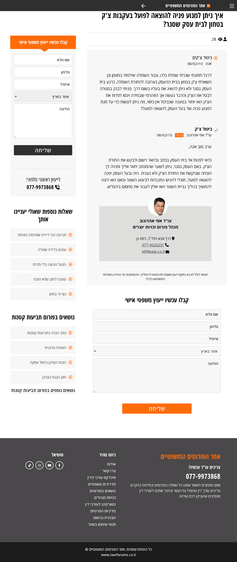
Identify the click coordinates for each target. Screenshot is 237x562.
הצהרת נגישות (104, 517)
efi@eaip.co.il (153, 251)
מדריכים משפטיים (102, 484)
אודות (111, 464)
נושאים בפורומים (103, 490)
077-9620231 (153, 244)
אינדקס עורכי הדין (101, 477)
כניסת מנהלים (105, 497)
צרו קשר (109, 470)
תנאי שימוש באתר (102, 524)
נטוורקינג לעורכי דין (100, 504)
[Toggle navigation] (231, 5)
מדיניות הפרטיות (103, 510)
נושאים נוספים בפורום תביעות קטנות (43, 390)
